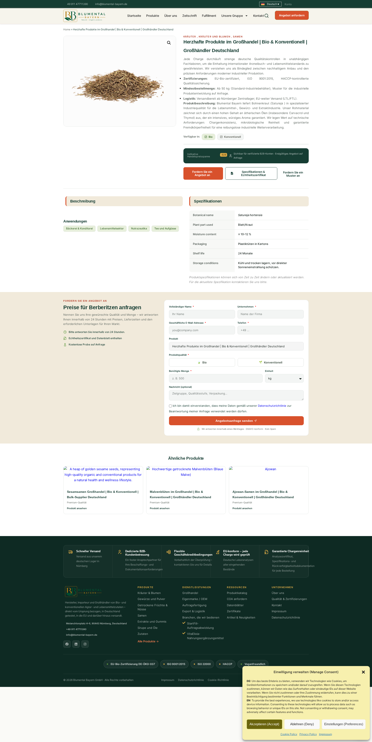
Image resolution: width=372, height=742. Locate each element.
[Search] (266, 16)
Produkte (152, 15)
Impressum (325, 734)
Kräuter (189, 36)
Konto (288, 4)
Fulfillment (209, 15)
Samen (238, 36)
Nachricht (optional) (180, 386)
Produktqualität (178, 354)
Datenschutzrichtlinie (272, 405)
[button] (363, 672)
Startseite (134, 15)
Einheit (269, 371)
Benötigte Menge (179, 371)
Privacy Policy (308, 734)
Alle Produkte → (148, 641)
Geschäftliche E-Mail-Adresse (186, 322)
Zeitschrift (189, 15)
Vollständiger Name (180, 306)
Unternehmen (245, 306)
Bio (204, 362)
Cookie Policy (289, 734)
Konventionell (273, 362)
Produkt (173, 338)
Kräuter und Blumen (214, 36)
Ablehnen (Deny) (302, 724)
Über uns (170, 15)
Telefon (242, 322)
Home (66, 29)
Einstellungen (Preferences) (343, 724)
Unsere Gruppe (232, 15)
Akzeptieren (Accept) (264, 724)
